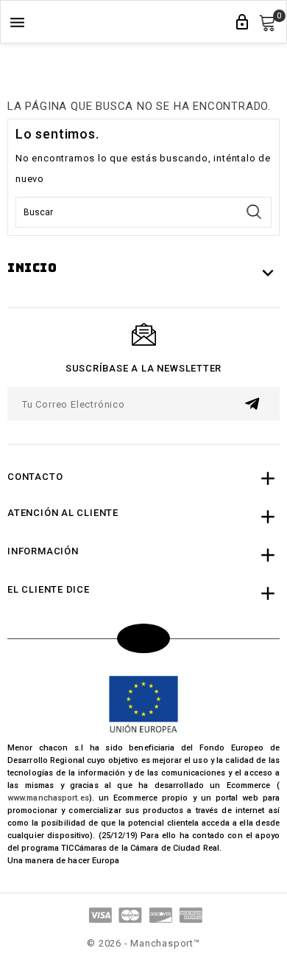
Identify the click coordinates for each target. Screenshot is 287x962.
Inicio (32, 268)
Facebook (143, 638)
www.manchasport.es (48, 798)
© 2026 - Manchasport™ (143, 943)
